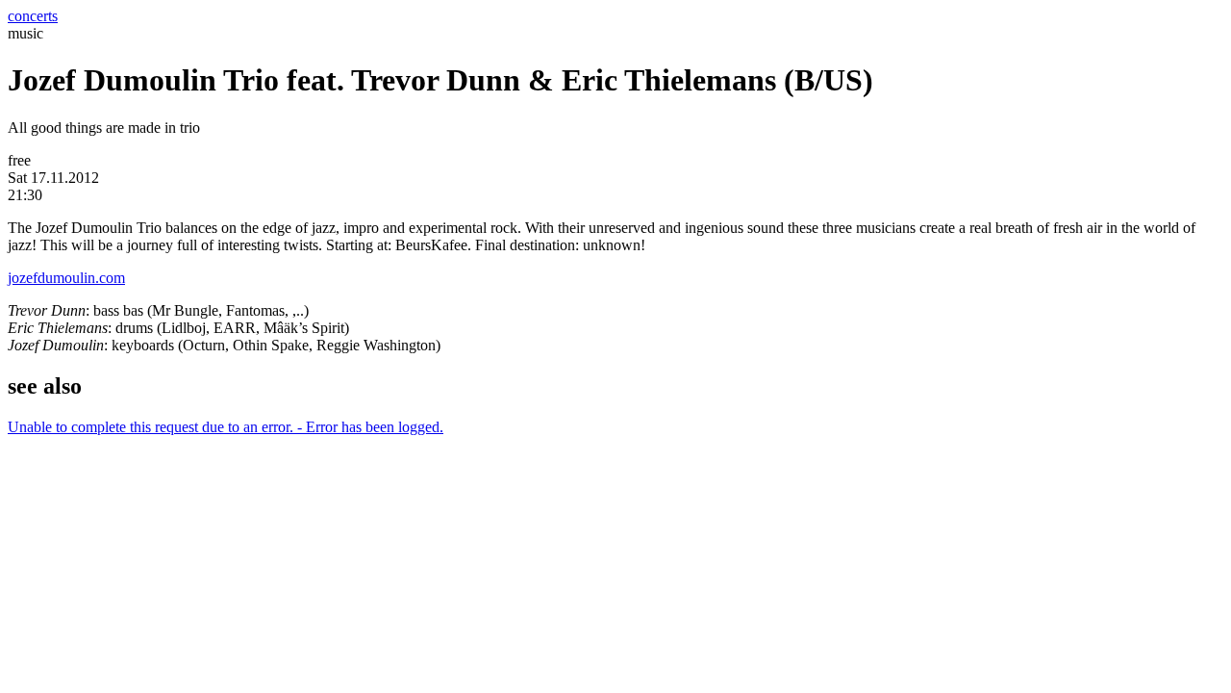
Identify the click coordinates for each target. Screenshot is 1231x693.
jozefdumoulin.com (66, 278)
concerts (33, 16)
